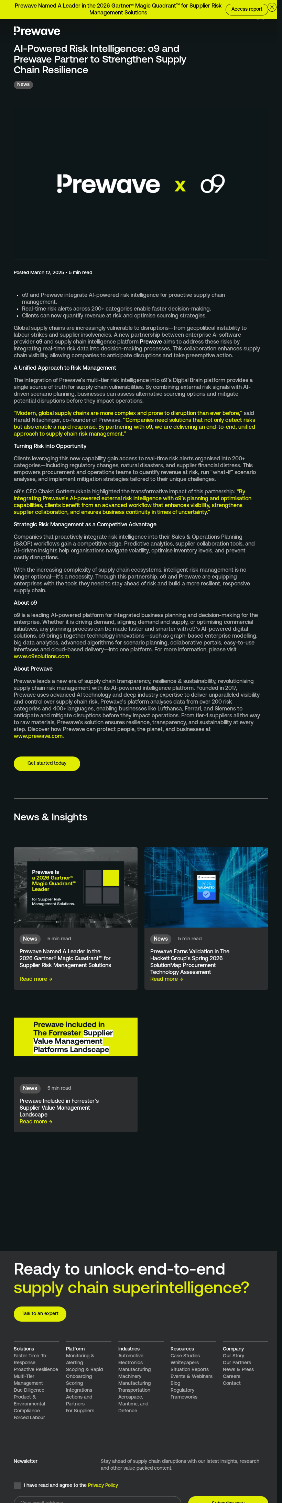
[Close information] (272, 7)
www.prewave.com (38, 736)
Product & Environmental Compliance (29, 1404)
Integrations (79, 1390)
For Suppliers (80, 1411)
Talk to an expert (40, 1313)
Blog (175, 1383)
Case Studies (185, 1356)
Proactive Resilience (36, 1369)
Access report (246, 9)
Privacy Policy (103, 1485)
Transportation (134, 1390)
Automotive (130, 1356)
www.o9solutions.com (41, 657)
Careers (231, 1376)
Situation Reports (190, 1369)
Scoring (74, 1383)
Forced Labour (29, 1418)
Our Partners (237, 1363)
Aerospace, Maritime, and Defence (133, 1404)
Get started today (47, 763)
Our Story (233, 1356)
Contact (232, 1383)
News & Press (238, 1369)
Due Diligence (29, 1390)
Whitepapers (185, 1363)
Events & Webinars (192, 1376)
